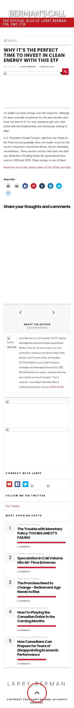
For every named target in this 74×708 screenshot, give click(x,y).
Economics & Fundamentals (32, 608)
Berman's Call (37, 13)
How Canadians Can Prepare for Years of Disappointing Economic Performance (38, 648)
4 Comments (24, 572)
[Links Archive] (65, 71)
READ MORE (57, 386)
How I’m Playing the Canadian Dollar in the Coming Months (36, 616)
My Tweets (13, 506)
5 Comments (24, 547)
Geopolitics (47, 67)
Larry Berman (28, 67)
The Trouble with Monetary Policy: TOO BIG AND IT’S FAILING (39, 533)
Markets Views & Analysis (30, 554)
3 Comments (24, 664)
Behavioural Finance (28, 524)
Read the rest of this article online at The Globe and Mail (37, 167)
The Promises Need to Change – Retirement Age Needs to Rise (39, 587)
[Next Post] (53, 312)
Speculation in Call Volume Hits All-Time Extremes (40, 560)
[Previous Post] (20, 312)
